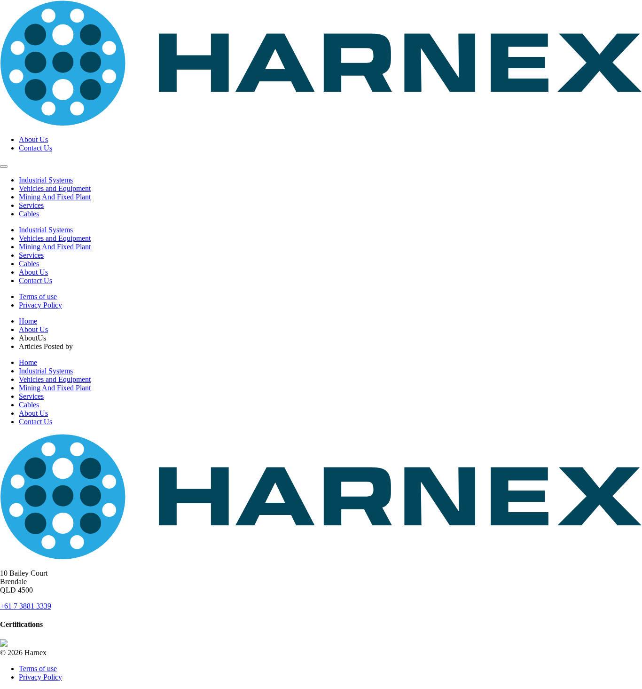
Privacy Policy (40, 305)
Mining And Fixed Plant (55, 197)
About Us (33, 139)
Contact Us (35, 148)
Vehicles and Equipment (55, 188)
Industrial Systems (46, 180)
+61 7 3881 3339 (25, 606)
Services (31, 205)
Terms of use (38, 297)
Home (28, 321)
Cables (29, 214)
